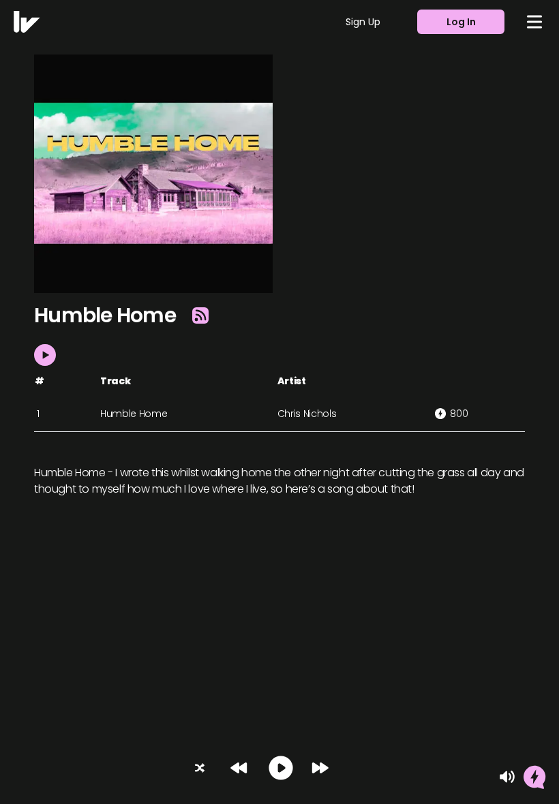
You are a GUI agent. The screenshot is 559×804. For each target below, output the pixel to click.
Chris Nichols (306, 413)
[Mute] (507, 777)
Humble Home (133, 413)
